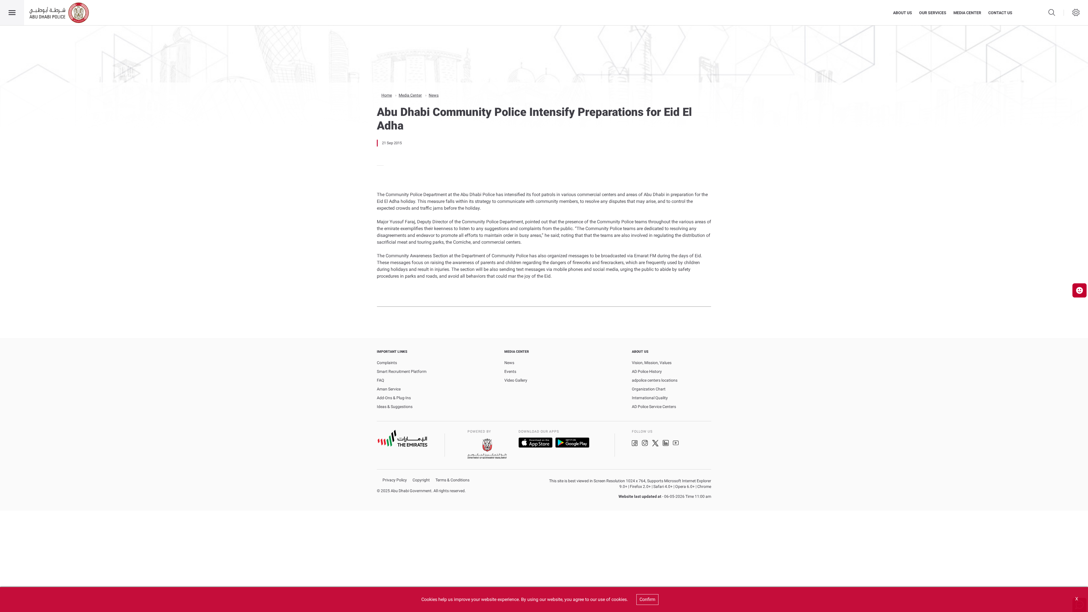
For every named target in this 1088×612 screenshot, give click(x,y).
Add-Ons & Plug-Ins (394, 398)
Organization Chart (649, 389)
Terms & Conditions (452, 480)
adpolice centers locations (654, 380)
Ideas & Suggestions (395, 406)
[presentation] (378, 165)
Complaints (387, 362)
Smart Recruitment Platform (401, 371)
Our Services (932, 12)
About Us (902, 12)
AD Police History (647, 371)
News (434, 95)
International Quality (650, 398)
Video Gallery (515, 380)
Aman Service (389, 389)
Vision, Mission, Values (652, 362)
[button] (1079, 290)
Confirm (647, 599)
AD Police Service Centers (654, 406)
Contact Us (1000, 12)
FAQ (380, 380)
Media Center (967, 12)
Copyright (421, 480)
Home (386, 95)
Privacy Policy (394, 480)
